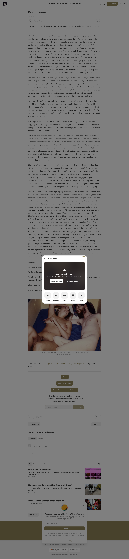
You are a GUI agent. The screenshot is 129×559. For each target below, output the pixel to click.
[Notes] (73, 295)
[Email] (64, 295)
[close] (83, 258)
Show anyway (56, 281)
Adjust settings (72, 281)
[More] (81, 295)
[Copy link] (47, 295)
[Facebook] (56, 295)
